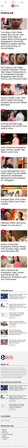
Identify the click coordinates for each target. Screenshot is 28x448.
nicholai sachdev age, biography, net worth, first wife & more (14, 126)
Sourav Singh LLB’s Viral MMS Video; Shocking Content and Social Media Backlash (14, 101)
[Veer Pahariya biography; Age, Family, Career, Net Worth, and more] (14, 139)
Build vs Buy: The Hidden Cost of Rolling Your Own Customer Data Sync (16, 314)
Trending (22, 2)
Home (3, 446)
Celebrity (4, 431)
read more (19, 377)
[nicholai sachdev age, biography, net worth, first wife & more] (14, 115)
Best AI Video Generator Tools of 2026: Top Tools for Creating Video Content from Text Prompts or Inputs (18, 296)
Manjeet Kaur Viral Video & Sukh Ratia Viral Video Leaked (13, 201)
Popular (13, 2)
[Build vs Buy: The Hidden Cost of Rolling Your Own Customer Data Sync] (4, 314)
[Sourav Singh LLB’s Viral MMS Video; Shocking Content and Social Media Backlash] (14, 89)
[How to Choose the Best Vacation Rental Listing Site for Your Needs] (4, 323)
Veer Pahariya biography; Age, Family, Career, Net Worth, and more (13, 149)
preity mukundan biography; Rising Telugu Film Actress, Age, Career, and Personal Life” (13, 247)
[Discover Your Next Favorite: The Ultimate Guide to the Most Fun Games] (4, 342)
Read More (4, 300)
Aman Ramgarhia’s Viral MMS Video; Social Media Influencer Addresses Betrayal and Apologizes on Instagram (13, 175)
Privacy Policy (5, 437)
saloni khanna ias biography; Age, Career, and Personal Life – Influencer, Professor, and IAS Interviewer (14, 275)
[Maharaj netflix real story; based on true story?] (14, 214)
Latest (5, 2)
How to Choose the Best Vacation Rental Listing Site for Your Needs (18, 323)
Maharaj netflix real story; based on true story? (13, 224)
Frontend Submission (7, 434)
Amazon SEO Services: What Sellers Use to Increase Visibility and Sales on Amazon (18, 306)
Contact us (5, 432)
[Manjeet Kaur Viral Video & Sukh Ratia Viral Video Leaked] (14, 191)
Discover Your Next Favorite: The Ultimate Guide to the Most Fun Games (17, 341)
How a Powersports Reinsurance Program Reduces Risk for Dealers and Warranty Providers (18, 332)
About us (4, 429)
